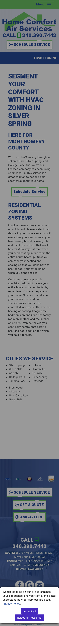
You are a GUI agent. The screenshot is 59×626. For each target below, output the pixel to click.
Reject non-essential (29, 617)
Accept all (29, 611)
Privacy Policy (11, 603)
